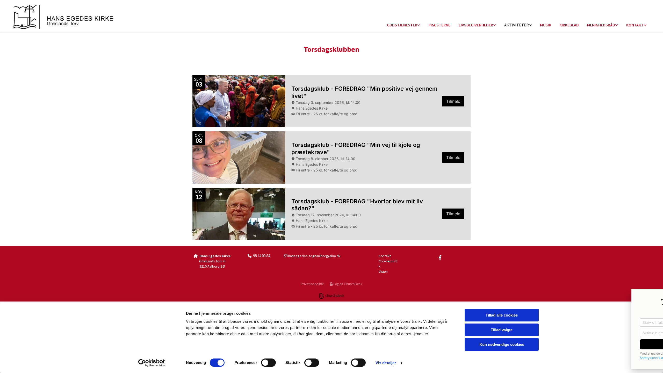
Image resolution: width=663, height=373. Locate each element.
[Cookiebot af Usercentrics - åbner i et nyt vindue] (151, 363)
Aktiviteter (516, 24)
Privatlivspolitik (312, 284)
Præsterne (439, 24)
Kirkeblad (569, 24)
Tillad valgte (502, 330)
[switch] (268, 362)
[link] (403, 25)
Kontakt (635, 24)
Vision (383, 271)
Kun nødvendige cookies (501, 344)
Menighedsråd (601, 24)
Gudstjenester (402, 24)
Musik (545, 24)
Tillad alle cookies (502, 315)
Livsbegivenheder (476, 24)
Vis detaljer (386, 363)
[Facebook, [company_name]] (440, 257)
